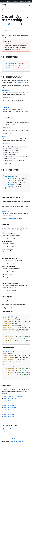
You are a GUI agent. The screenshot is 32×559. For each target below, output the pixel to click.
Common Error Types (18, 230)
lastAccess (12, 180)
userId (10, 186)
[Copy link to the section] (2, 57)
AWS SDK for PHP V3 (10, 412)
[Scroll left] (9, 5)
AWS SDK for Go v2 (9, 403)
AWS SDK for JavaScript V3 (11, 407)
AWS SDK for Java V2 (10, 405)
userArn (8, 67)
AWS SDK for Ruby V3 (10, 416)
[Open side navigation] (2, 9)
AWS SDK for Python (9, 414)
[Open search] (29, 5)
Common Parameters (23, 82)
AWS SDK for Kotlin (9, 409)
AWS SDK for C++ (9, 400)
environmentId (11, 63)
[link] (21, 13)
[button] (6, 30)
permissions (10, 65)
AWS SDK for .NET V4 (10, 398)
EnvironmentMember (12, 218)
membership (10, 176)
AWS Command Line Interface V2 (13, 396)
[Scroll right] (25, 5)
